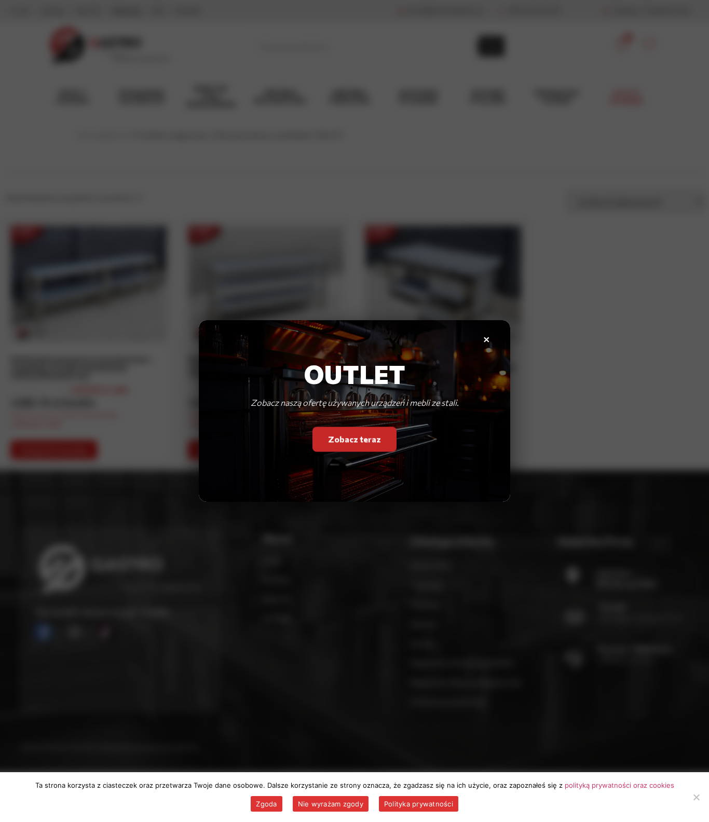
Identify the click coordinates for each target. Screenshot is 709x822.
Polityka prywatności (418, 804)
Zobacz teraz (354, 441)
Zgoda (266, 804)
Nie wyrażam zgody (330, 804)
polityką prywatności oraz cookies (619, 785)
